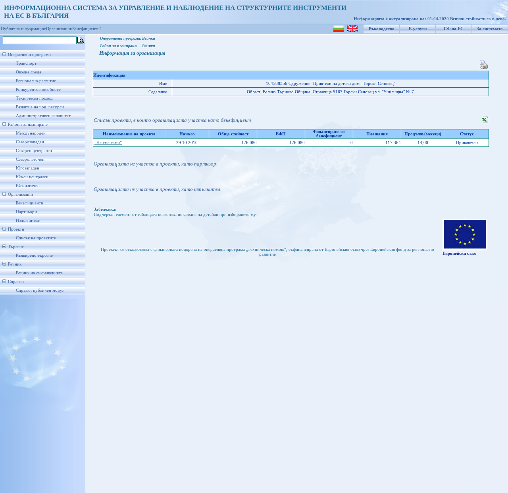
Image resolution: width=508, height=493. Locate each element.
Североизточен (30, 159)
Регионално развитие (36, 81)
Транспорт (26, 63)
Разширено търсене (34, 255)
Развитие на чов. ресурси (40, 107)
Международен (31, 133)
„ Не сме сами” (107, 143)
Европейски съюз (459, 253)
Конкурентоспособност (38, 89)
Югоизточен (28, 185)
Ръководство (381, 29)
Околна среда (28, 72)
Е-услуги (418, 29)
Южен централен (32, 177)
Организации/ (59, 29)
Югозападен (27, 168)
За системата (490, 29)
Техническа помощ (34, 98)
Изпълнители (28, 220)
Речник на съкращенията (39, 273)
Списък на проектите (36, 238)
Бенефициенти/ (86, 29)
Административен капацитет (43, 116)
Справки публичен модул (40, 290)
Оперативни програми (29, 54)
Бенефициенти (29, 203)
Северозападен (30, 142)
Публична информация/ (23, 29)
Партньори (26, 212)
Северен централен (34, 150)
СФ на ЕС (454, 29)
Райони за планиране (28, 124)
